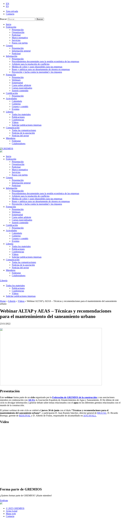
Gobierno (16, 104)
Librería (9, 112)
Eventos (15, 109)
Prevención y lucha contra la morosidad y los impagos (37, 72)
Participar (16, 35)
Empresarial (17, 82)
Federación (11, 27)
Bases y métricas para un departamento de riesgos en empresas (41, 69)
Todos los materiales (21, 114)
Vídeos (15, 122)
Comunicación (12, 127)
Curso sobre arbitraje (21, 85)
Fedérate (4, 500)
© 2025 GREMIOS (15, 508)
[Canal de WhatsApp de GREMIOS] (119, 509)
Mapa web (11, 513)
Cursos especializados (22, 88)
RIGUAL (101, 413)
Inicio (8, 24)
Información (11, 56)
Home (3, 301)
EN (7, 3)
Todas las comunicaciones (24, 130)
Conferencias (18, 119)
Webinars (16, 80)
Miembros (10, 138)
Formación (11, 74)
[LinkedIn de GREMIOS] (113, 509)
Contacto (10, 14)
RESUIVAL (25, 415)
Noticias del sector (20, 135)
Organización (18, 32)
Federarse (16, 141)
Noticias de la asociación (23, 133)
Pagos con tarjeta (20, 43)
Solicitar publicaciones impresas (26, 125)
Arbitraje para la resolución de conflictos (30, 64)
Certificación (12, 93)
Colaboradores (18, 143)
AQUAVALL (89, 415)
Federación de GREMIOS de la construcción (74, 397)
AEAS (31, 400)
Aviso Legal (11, 511)
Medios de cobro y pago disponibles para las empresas (37, 66)
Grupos (9, 45)
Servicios (16, 40)
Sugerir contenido (20, 90)
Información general (21, 51)
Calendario (17, 101)
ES (7, 6)
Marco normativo (20, 37)
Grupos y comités (20, 106)
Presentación (18, 29)
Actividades (11, 98)
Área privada (12, 11)
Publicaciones (18, 117)
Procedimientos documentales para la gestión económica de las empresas (45, 61)
